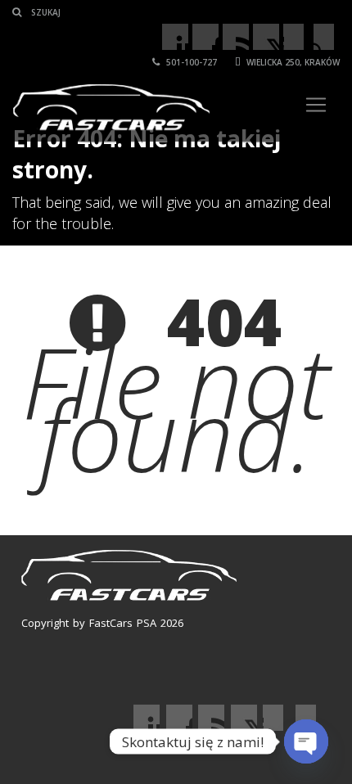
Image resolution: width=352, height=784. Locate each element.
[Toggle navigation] (316, 104)
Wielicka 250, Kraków (292, 62)
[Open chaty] (306, 741)
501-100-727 (190, 62)
